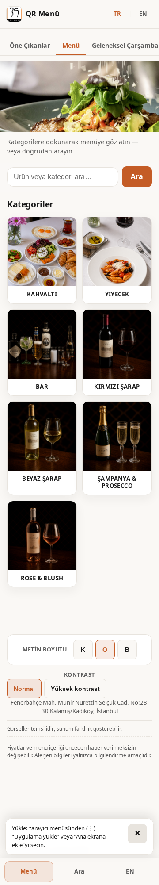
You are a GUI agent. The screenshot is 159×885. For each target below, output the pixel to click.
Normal (24, 688)
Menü (71, 45)
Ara (137, 176)
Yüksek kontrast (75, 688)
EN (143, 14)
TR (117, 14)
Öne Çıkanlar (30, 45)
